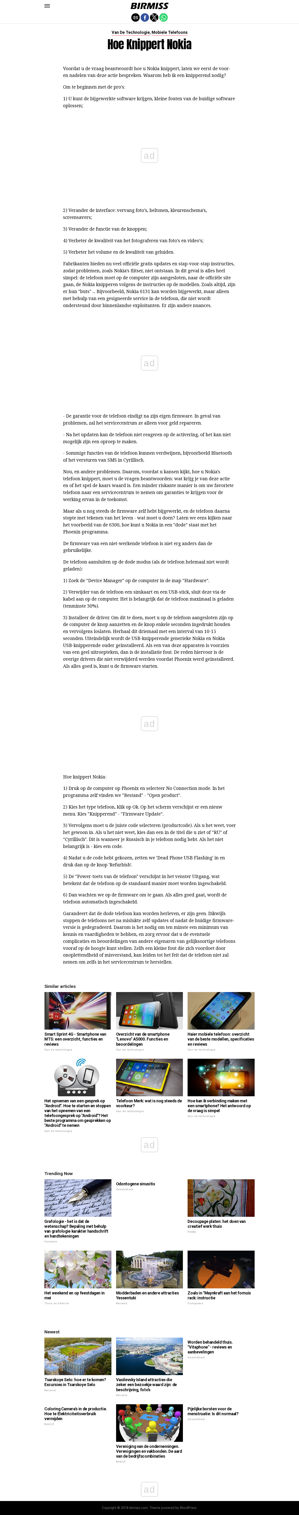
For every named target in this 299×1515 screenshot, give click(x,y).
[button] (47, 5)
